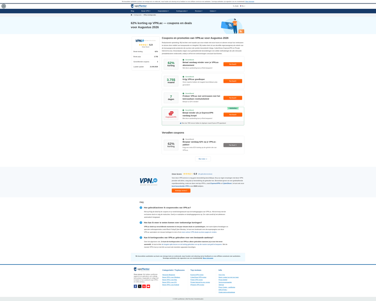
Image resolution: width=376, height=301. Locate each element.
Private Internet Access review (200, 282)
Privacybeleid (223, 280)
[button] (3, 6)
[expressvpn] (203, 116)
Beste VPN (145, 11)
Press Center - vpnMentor (227, 287)
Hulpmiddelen (163, 11)
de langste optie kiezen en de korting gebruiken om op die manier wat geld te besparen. (192, 244)
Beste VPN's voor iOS (169, 282)
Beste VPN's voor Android (170, 285)
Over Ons (222, 275)
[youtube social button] (148, 286)
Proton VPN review (196, 280)
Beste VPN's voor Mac (169, 280)
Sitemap (221, 285)
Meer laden (202, 159)
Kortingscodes (181, 11)
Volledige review (180, 190)
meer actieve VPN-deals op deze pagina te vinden (199, 232)
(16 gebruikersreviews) (205, 174)
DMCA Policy (223, 290)
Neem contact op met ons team (229, 277)
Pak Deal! (232, 64)
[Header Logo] (139, 6)
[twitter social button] (139, 286)
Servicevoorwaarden (225, 282)
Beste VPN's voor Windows (171, 277)
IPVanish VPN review (197, 285)
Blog (132, 11)
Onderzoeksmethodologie (227, 292)
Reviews (198, 11)
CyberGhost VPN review (198, 277)
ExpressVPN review (196, 275)
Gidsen (212, 11)
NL (242, 6)
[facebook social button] (135, 286)
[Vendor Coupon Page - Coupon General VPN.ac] (203, 64)
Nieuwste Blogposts (168, 275)
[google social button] (144, 286)
